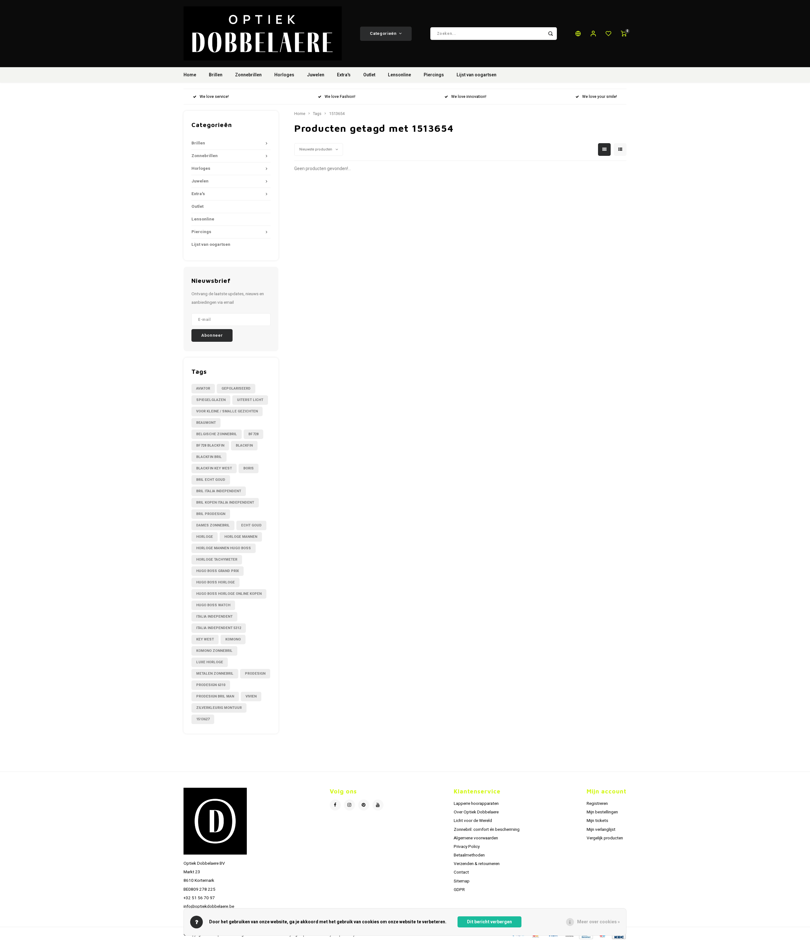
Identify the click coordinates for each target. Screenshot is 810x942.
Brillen (215, 75)
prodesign (255, 673)
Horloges (284, 75)
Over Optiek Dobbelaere (476, 812)
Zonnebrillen (248, 75)
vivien (251, 696)
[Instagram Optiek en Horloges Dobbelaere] (349, 805)
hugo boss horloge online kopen (229, 593)
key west (205, 639)
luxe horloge (209, 662)
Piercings (434, 75)
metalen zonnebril (215, 673)
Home (190, 75)
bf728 (253, 434)
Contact (461, 872)
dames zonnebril (213, 525)
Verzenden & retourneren (477, 864)
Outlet (369, 75)
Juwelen (315, 75)
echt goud (251, 525)
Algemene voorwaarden (476, 838)
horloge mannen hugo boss (223, 548)
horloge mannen (240, 536)
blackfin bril (209, 457)
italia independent (214, 616)
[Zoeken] (550, 33)
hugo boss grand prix (217, 571)
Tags (317, 114)
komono (233, 639)
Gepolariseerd (236, 388)
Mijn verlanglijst (601, 829)
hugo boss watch (213, 605)
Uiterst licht (250, 400)
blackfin (244, 445)
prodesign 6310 (210, 685)
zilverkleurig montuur (219, 707)
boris (248, 468)
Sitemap (462, 881)
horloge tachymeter (216, 559)
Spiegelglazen (211, 400)
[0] (623, 33)
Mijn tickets (597, 821)
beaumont (206, 422)
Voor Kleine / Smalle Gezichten (227, 411)
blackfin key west (214, 468)
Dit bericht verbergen (489, 922)
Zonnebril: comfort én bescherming (487, 829)
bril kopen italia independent (225, 502)
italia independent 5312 (218, 628)
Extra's (344, 75)
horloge (204, 536)
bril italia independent (218, 491)
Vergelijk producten (605, 838)
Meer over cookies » (598, 922)
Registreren (597, 803)
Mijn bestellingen (602, 812)
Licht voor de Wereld (473, 821)
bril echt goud (210, 479)
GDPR (459, 890)
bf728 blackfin (210, 445)
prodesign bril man (215, 696)
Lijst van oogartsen (476, 75)
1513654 (337, 114)
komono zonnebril (214, 650)
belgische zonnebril (216, 434)
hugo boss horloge (215, 582)
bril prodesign (210, 514)
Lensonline (399, 75)
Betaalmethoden (469, 855)
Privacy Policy (467, 846)
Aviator (203, 388)
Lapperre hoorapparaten (476, 803)
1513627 (202, 719)
